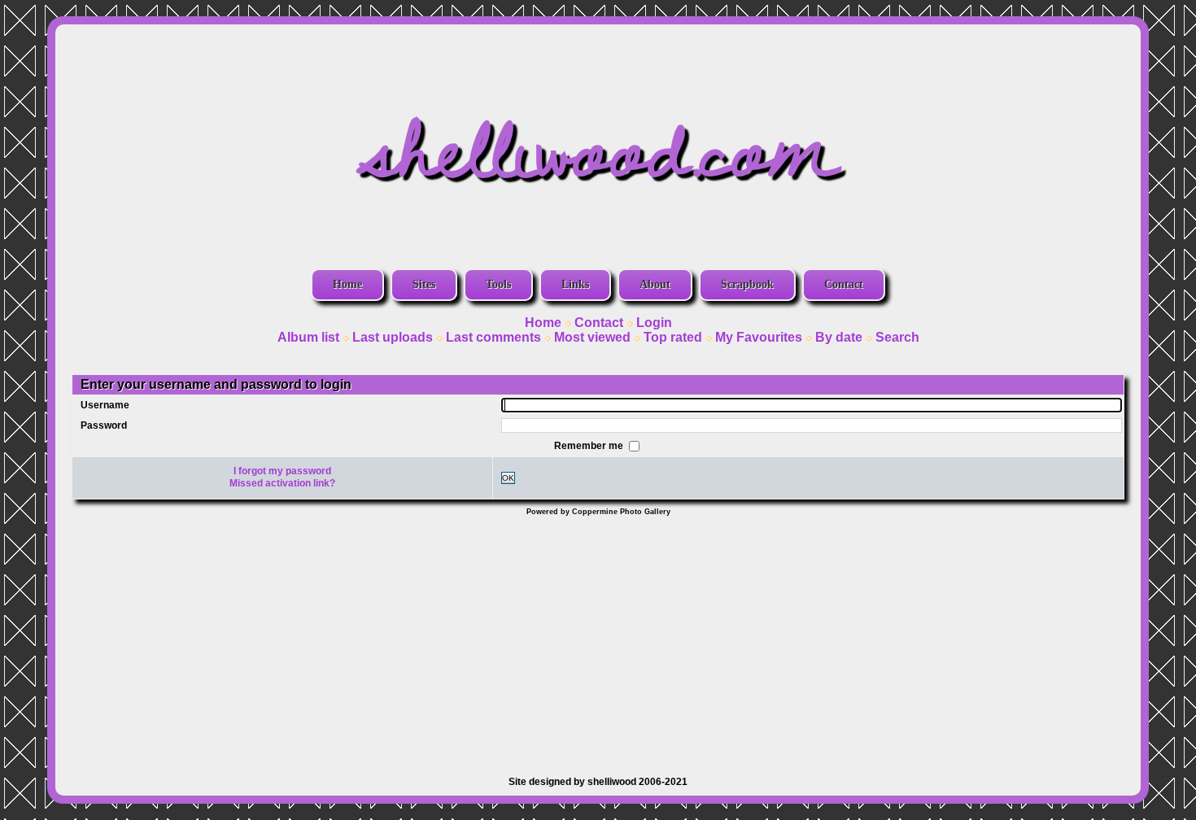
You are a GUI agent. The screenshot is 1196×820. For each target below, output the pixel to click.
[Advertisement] (598, 638)
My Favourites (758, 337)
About (654, 284)
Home (347, 284)
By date (838, 337)
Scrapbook (747, 284)
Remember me (590, 445)
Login (654, 322)
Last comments (493, 337)
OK (508, 477)
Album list (308, 337)
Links (575, 284)
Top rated (673, 337)
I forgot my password (282, 471)
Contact (843, 284)
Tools (498, 284)
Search (897, 337)
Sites (423, 284)
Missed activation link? (282, 483)
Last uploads (392, 337)
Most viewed (592, 337)
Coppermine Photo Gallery (621, 512)
